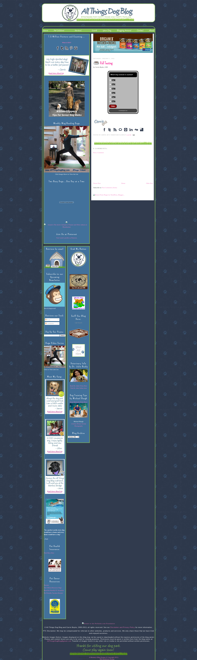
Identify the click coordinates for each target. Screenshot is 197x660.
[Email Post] (133, 135)
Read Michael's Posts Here (78, 402)
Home (123, 183)
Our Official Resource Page (53, 588)
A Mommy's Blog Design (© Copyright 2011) (103, 657)
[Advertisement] (108, 168)
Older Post (149, 183)
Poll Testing (106, 63)
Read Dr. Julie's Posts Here (78, 386)
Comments (50, 323)
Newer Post (97, 183)
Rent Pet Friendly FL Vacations (54, 590)
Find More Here (49, 553)
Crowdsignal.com (123, 110)
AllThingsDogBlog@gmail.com (59, 641)
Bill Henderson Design (107, 659)
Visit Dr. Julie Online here (78, 388)
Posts (48, 319)
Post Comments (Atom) (109, 187)
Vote (113, 106)
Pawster (46, 585)
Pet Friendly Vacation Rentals (53, 593)
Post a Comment (98, 152)
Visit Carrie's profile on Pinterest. (66, 238)
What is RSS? (66, 42)
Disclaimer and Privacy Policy (122, 627)
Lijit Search (78, 323)
